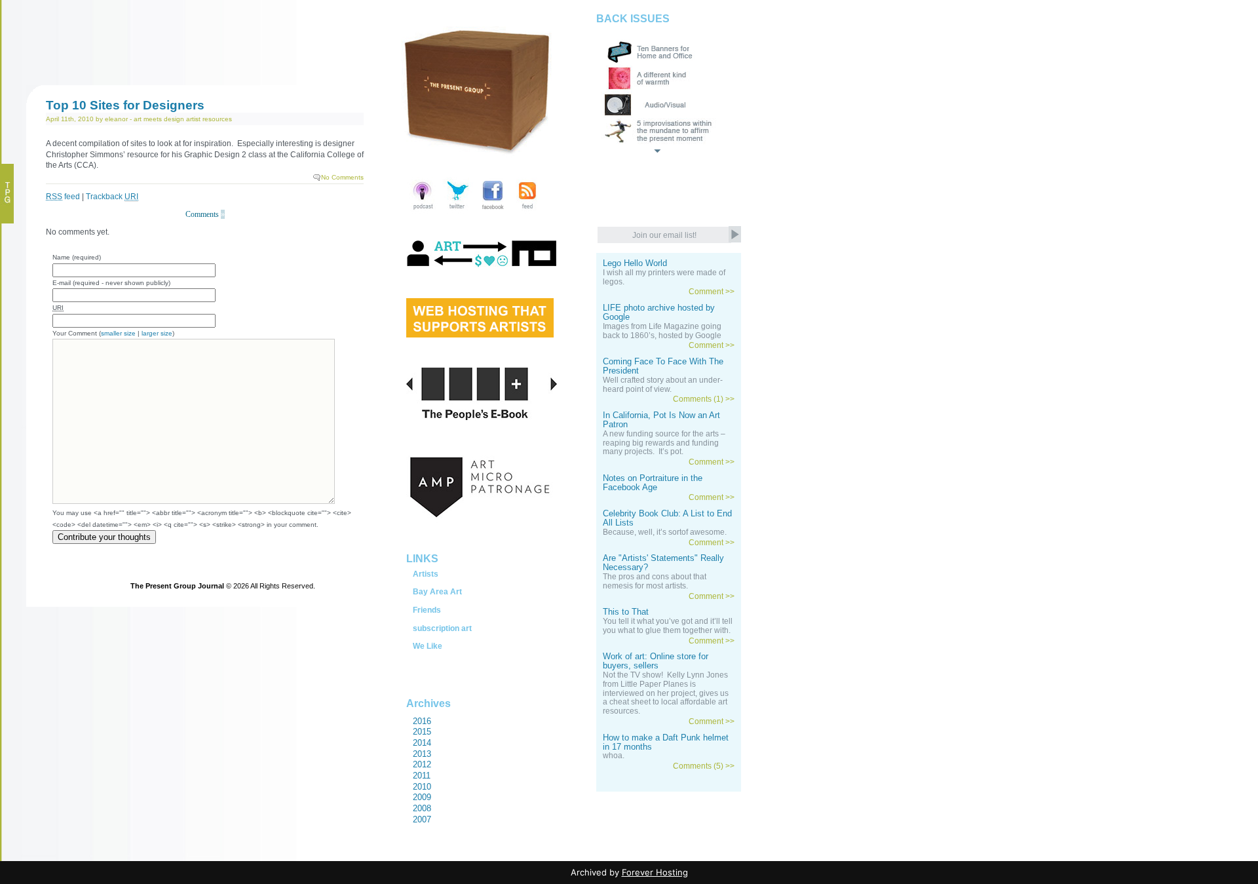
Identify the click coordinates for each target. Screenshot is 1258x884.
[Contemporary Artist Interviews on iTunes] (423, 211)
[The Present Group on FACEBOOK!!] (492, 211)
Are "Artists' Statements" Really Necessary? (663, 563)
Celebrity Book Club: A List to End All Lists (667, 518)
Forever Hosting (655, 872)
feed (63, 196)
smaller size (118, 333)
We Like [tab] (427, 646)
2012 (422, 764)
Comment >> (711, 292)
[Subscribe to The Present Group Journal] (527, 211)
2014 (422, 743)
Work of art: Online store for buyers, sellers (655, 661)
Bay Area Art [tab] (437, 591)
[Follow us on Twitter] (458, 211)
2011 (421, 775)
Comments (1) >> (703, 399)
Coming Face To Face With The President (663, 366)
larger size (157, 333)
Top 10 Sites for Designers (125, 105)
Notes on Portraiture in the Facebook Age (652, 483)
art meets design (159, 119)
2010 (422, 787)
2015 (422, 732)
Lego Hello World (635, 263)
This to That (626, 612)
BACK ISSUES (633, 18)
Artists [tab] (425, 574)
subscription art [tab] (442, 628)
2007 (422, 819)
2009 (422, 797)
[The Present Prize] (480, 333)
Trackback (112, 196)
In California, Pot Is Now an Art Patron (661, 420)
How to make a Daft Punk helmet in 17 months (666, 742)
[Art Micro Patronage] (481, 501)
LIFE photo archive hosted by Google (659, 312)
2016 (422, 721)
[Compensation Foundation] (481, 266)
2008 (422, 808)
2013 (422, 754)
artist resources (209, 119)
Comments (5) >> (703, 766)
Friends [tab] (427, 610)
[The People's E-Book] (481, 409)
